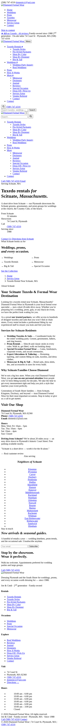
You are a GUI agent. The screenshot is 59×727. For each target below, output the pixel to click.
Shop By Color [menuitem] (19, 54)
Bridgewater (32, 521)
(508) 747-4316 (13, 107)
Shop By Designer (21, 132)
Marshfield (32, 485)
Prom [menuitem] (9, 70)
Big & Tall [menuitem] (17, 59)
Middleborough (32, 492)
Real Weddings (19, 142)
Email (22, 181)
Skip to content (8, 30)
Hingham (32, 526)
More (9, 150)
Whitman (32, 516)
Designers (17, 155)
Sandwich (32, 523)
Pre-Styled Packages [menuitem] (22, 52)
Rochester (32, 513)
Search (32, 110)
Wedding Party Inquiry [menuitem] (23, 65)
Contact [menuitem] (16, 98)
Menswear (11, 20)
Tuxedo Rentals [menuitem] (15, 46)
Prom (9, 15)
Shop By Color (19, 129)
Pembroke (32, 479)
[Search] (3, 106)
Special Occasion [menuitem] (20, 88)
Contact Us (6, 239)
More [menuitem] (10, 75)
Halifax (32, 482)
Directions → (13, 682)
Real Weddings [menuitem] (19, 67)
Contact (10, 25)
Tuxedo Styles (19, 124)
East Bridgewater (32, 518)
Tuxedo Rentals (14, 122)
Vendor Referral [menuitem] (20, 96)
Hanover (32, 490)
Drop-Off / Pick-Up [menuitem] (22, 91)
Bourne (32, 505)
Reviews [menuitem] (16, 85)
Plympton (32, 472)
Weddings (11, 12)
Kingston (32, 469)
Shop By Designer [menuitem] (21, 57)
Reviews (16, 160)
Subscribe (33, 546)
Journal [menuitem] (16, 83)
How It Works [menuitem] (13, 72)
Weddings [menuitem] (12, 62)
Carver (32, 474)
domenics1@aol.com (16, 680)
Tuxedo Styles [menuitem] (19, 49)
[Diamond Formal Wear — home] (13, 41)
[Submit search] (30, 116)
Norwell (32, 503)
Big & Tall (17, 135)
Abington (32, 500)
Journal (16, 158)
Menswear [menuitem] (17, 78)
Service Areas (13, 23)
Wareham (32, 497)
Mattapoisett (32, 510)
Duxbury (32, 477)
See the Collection (9, 271)
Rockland (32, 495)
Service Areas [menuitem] (19, 93)
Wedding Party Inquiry (23, 140)
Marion (32, 508)
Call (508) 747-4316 (10, 181)
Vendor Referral (20, 171)
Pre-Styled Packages (22, 127)
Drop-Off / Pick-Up (22, 166)
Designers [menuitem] (17, 80)
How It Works (13, 148)
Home (9, 10)
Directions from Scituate (23, 239)
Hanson (32, 487)
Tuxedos (11, 17)
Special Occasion (20, 163)
